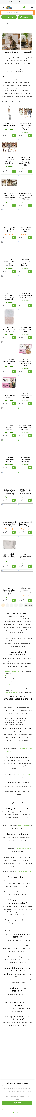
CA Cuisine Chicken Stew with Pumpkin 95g (9, 427)
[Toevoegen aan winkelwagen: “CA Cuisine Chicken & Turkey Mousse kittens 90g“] (30, 371)
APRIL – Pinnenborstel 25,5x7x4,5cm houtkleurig (9, 262)
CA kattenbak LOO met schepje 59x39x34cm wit (9, 556)
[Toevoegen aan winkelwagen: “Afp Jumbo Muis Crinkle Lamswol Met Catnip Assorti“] (30, 135)
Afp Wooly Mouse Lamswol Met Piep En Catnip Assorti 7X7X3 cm (25, 196)
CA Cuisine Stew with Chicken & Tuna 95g (9, 459)
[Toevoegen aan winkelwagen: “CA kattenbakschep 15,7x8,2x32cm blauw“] (30, 566)
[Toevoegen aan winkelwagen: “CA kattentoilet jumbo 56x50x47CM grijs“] (30, 600)
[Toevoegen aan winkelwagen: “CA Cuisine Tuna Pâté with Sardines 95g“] (14, 500)
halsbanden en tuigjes (12, 672)
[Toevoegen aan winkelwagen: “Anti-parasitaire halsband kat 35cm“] (30, 237)
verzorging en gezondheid (13, 688)
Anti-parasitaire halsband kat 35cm (25, 229)
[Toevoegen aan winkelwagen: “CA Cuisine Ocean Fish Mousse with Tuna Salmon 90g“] (30, 435)
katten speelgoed (23, 826)
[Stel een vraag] (24, 7)
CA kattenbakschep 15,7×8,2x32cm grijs (9, 591)
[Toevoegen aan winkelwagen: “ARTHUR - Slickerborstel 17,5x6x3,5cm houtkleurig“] (30, 271)
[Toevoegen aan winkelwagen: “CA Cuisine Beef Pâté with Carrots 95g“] (30, 337)
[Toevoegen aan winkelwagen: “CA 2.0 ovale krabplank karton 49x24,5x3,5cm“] (30, 305)
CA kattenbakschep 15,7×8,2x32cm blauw (25, 557)
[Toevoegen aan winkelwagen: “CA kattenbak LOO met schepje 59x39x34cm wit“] (14, 566)
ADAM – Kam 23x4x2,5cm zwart (9, 124)
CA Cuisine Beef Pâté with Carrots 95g (25, 329)
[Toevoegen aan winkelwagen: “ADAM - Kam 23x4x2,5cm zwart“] (14, 135)
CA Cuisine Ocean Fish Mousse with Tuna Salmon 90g (25, 427)
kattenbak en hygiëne (12, 676)
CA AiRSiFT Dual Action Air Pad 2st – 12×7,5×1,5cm (9, 329)
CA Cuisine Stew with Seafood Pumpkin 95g (25, 459)
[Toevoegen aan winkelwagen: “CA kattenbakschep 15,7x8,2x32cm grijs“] (14, 600)
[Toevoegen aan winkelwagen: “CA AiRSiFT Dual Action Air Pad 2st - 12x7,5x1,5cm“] (14, 337)
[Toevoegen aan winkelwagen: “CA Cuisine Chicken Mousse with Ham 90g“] (14, 403)
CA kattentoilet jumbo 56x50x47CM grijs (25, 590)
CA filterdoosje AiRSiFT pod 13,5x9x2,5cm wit (25, 492)
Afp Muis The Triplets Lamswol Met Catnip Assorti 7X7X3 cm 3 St (25, 161)
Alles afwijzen (17, 1113)
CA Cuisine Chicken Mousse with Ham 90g (9, 395)
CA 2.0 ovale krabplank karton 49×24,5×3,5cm (25, 295)
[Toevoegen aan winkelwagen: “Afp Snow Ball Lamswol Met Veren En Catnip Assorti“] (14, 205)
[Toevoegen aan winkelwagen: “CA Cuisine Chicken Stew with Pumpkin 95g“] (14, 435)
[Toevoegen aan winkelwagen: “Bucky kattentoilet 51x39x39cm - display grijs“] (14, 305)
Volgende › (28, 605)
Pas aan (17, 1108)
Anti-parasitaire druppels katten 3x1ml (9, 229)
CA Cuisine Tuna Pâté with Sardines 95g (9, 492)
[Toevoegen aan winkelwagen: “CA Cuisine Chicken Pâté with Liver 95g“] (30, 403)
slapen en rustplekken (12, 680)
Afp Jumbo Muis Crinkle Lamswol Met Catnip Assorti (25, 126)
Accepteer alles (17, 1103)
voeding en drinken (11, 692)
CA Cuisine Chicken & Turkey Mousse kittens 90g (25, 362)
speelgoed (8, 684)
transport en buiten (11, 686)
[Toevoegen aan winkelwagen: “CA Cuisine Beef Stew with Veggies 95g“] (14, 371)
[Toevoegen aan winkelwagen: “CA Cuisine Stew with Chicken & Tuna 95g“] (14, 467)
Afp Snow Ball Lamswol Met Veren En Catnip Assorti (9, 196)
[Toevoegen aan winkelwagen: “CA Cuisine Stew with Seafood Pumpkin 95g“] (30, 467)
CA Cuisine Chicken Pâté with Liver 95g (25, 395)
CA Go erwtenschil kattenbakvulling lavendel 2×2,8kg (25, 524)
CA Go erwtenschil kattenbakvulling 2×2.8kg (9, 524)
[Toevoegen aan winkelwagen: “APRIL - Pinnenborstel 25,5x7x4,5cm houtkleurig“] (14, 271)
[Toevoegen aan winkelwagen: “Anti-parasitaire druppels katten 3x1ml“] (14, 237)
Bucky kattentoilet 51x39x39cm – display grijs (9, 296)
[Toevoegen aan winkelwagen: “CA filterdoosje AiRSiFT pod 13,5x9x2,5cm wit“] (30, 500)
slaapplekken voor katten (19, 800)
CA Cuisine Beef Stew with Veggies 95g (9, 361)
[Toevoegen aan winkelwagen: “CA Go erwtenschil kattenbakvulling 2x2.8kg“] (14, 532)
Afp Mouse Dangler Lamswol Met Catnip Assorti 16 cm (9, 160)
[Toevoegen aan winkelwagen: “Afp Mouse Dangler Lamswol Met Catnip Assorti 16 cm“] (14, 171)
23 (20, 605)
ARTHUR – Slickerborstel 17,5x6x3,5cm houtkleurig (25, 262)
